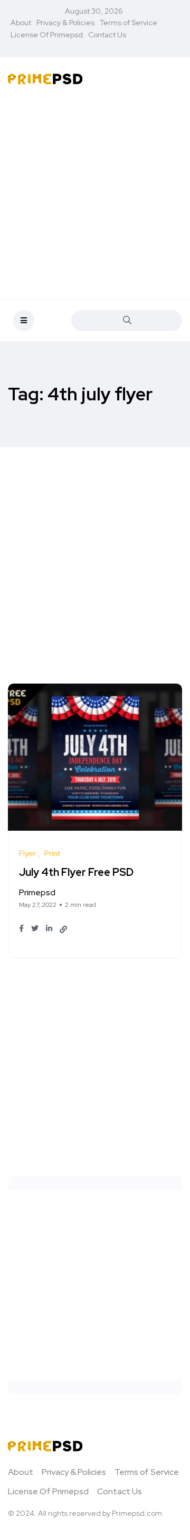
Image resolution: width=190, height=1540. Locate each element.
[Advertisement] (95, 193)
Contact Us (107, 34)
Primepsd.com (137, 1513)
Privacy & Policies (65, 22)
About (21, 22)
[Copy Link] (63, 929)
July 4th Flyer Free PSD (76, 873)
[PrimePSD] (45, 78)
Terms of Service (128, 22)
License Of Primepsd (47, 34)
